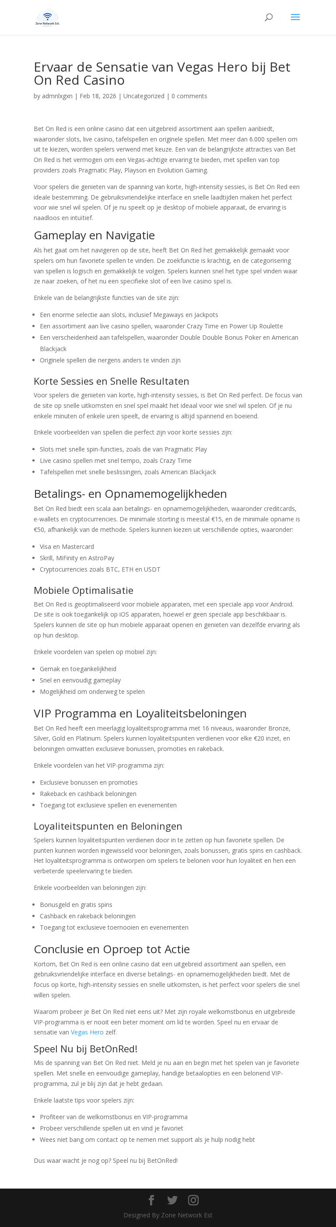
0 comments (189, 96)
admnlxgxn (57, 96)
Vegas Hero (87, 1032)
